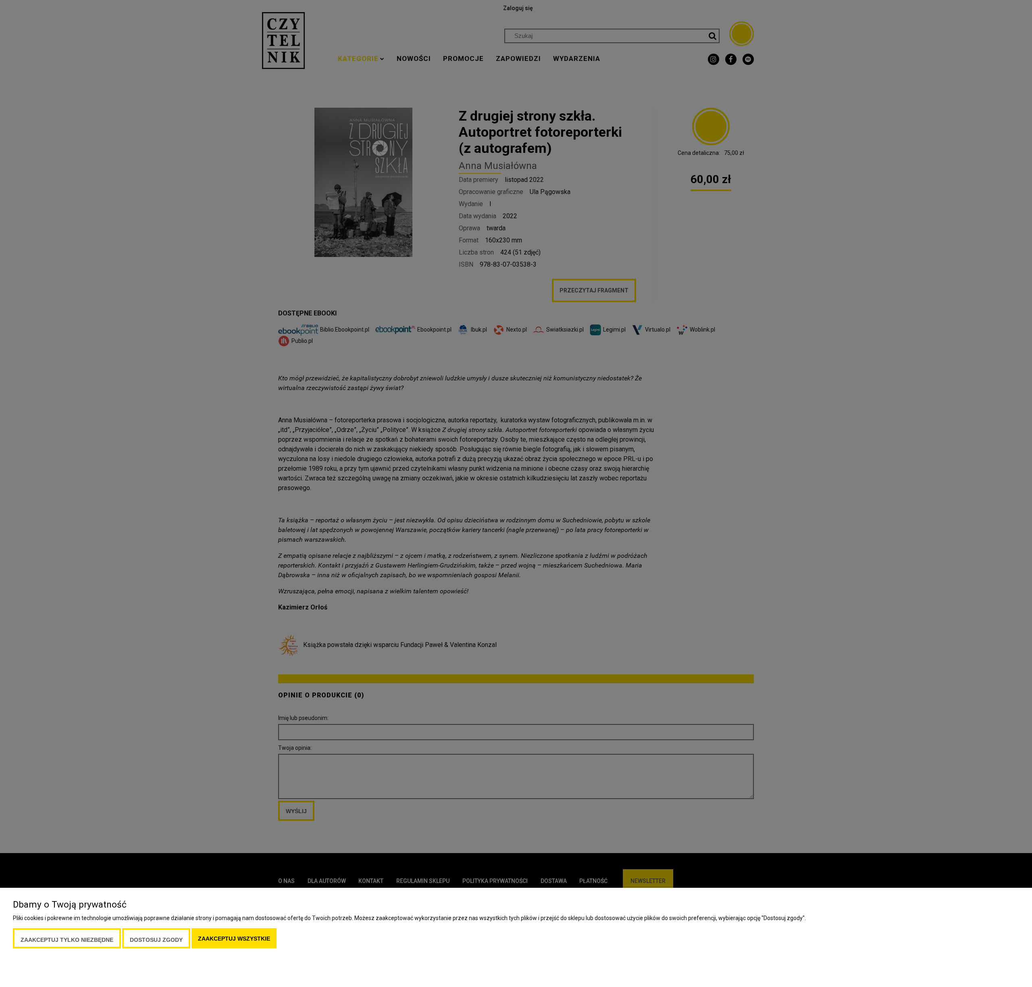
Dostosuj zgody (156, 940)
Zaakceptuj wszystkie (234, 938)
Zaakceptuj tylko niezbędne (67, 940)
